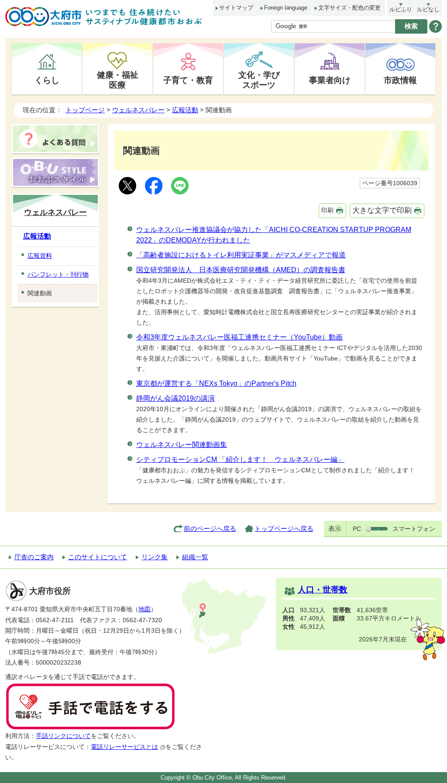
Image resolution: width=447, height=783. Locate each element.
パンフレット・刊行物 (58, 274)
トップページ (85, 110)
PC (357, 528)
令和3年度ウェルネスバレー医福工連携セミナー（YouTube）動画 (239, 337)
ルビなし (428, 9)
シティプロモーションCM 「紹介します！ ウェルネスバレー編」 (240, 459)
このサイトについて (97, 557)
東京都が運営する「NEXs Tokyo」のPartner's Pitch (216, 383)
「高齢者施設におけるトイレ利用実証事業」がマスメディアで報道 (241, 255)
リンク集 (154, 557)
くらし (46, 80)
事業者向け (330, 80)
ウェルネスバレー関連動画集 (181, 444)
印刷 (327, 210)
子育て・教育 (188, 80)
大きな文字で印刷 (382, 210)
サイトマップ (236, 7)
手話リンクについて (63, 736)
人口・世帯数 (322, 589)
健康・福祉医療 (117, 80)
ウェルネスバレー (138, 110)
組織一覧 (195, 557)
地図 (144, 609)
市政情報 (400, 80)
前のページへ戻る (210, 528)
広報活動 (185, 110)
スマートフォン (413, 528)
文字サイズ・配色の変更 (349, 7)
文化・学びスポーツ (259, 80)
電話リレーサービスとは (124, 747)
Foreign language (285, 7)
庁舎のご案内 (34, 557)
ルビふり (400, 9)
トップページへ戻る (283, 528)
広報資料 (40, 255)
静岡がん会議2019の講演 (175, 398)
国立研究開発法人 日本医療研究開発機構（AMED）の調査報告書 (240, 270)
